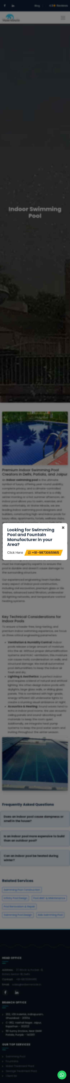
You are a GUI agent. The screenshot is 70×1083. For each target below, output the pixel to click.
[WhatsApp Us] (61, 1075)
